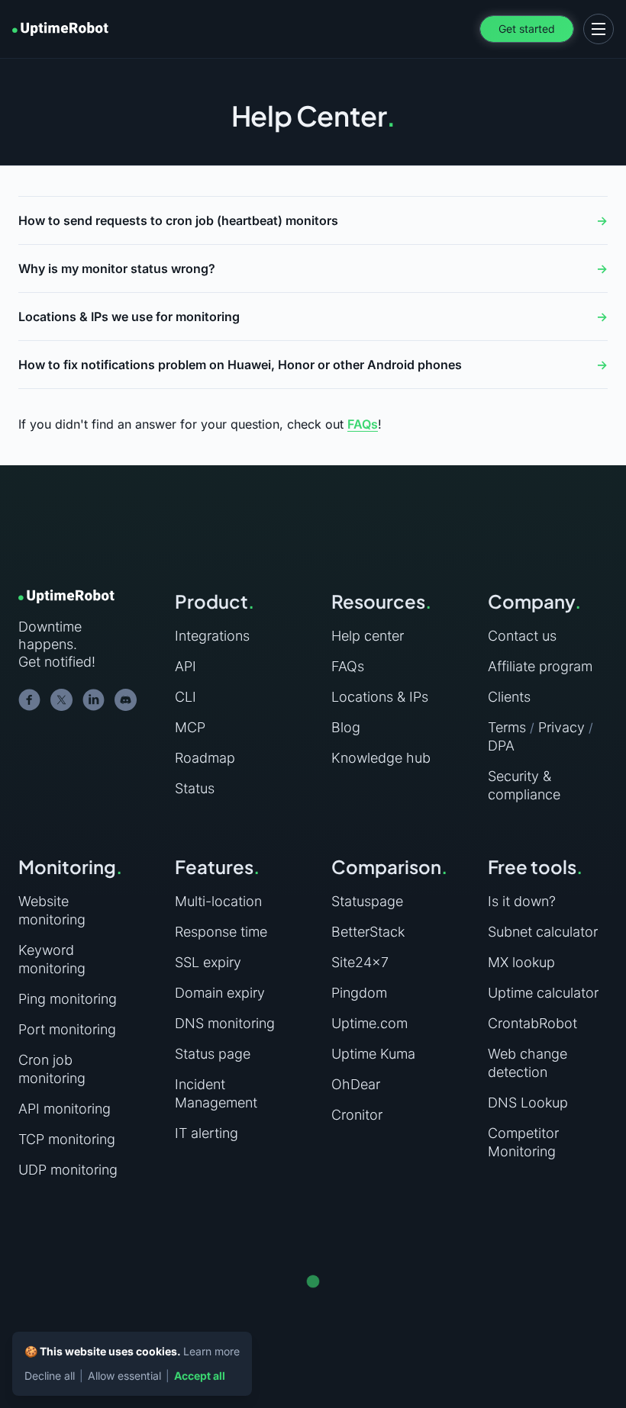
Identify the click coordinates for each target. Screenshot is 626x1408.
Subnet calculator (543, 932)
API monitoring (64, 1109)
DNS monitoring (225, 1023)
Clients (509, 697)
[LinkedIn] (93, 700)
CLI (185, 697)
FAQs (362, 424)
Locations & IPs (379, 697)
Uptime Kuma (373, 1054)
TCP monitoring (66, 1139)
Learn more (211, 1351)
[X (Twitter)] (61, 700)
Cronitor (356, 1115)
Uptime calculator (543, 993)
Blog (345, 727)
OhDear (355, 1084)
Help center (367, 636)
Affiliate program (540, 666)
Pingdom (359, 993)
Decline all (49, 1375)
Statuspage (367, 901)
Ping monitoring (67, 999)
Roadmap (205, 758)
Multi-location (218, 901)
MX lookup (521, 962)
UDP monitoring (68, 1170)
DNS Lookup (528, 1103)
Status (195, 788)
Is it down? (522, 901)
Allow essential (124, 1375)
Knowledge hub (381, 758)
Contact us (522, 636)
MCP (190, 727)
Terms (507, 727)
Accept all (199, 1375)
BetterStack (368, 932)
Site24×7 (360, 962)
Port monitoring (67, 1029)
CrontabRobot (532, 1023)
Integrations (212, 636)
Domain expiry (220, 993)
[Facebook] (29, 700)
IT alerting (206, 1133)
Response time (221, 932)
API (185, 666)
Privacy (561, 727)
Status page (212, 1054)
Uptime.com (369, 1023)
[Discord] (126, 700)
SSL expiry (208, 962)
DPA (501, 746)
